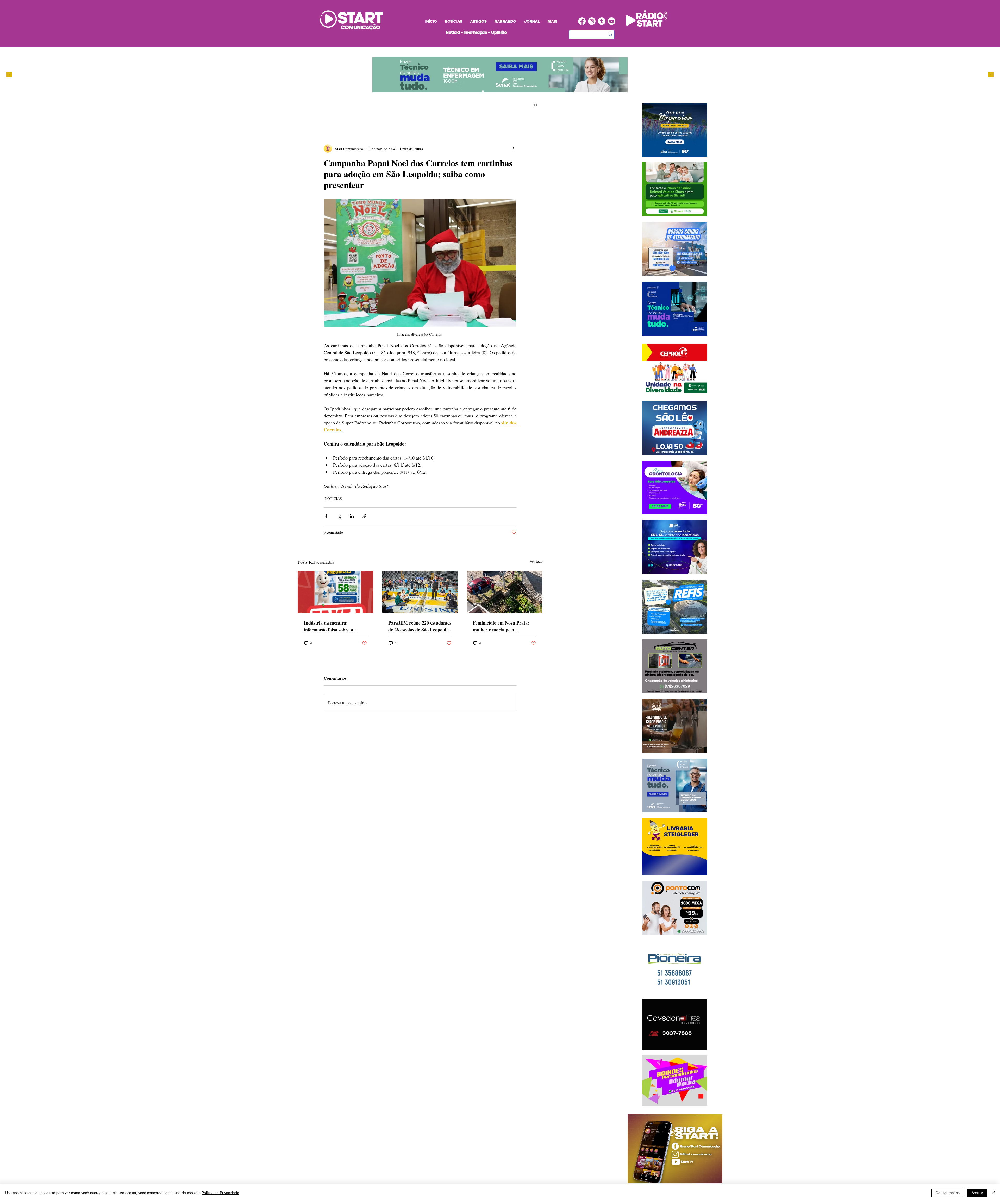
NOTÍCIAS (333, 498)
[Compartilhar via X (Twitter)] (338, 516)
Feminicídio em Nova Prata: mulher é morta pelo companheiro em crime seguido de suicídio (504, 626)
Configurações (948, 1192)
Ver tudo (536, 561)
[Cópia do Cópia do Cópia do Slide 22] (492, 91)
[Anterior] (9, 75)
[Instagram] (592, 21)
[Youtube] (611, 21)
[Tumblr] (601, 21)
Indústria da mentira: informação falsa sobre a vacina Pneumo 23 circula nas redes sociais (334, 626)
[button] (535, 105)
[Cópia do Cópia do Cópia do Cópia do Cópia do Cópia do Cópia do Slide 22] (497, 91)
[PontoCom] (473, 91)
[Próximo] (991, 75)
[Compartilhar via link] (364, 516)
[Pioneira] (468, 91)
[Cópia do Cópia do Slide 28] (483, 91)
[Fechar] (994, 1193)
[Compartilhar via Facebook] (326, 516)
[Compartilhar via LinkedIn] (351, 516)
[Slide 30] (488, 91)
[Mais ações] (513, 148)
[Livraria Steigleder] (463, 91)
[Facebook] (582, 21)
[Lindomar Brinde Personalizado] (478, 91)
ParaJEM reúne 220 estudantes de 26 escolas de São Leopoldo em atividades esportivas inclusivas (419, 626)
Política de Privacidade (220, 1192)
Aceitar (977, 1192)
